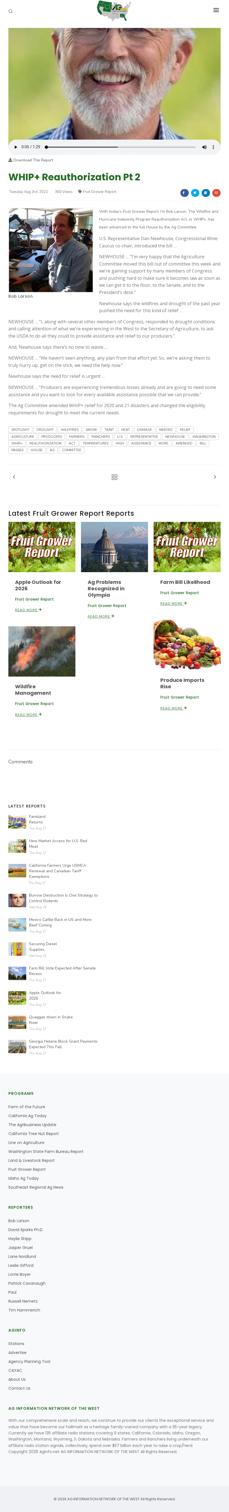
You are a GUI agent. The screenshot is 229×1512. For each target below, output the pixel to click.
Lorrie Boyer (19, 1274)
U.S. (120, 436)
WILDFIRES (69, 429)
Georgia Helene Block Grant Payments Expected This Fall (63, 1044)
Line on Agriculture (26, 1142)
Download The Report (32, 160)
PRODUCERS (51, 436)
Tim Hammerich (24, 1310)
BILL (203, 443)
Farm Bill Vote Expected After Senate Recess (62, 971)
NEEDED (166, 429)
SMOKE (91, 429)
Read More (27, 610)
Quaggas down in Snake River (51, 1019)
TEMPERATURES (95, 443)
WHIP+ (16, 443)
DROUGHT (45, 429)
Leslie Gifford (21, 1265)
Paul (12, 1292)
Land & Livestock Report (31, 1160)
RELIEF (185, 429)
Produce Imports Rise (182, 683)
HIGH (120, 443)
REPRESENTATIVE (144, 436)
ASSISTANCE (141, 443)
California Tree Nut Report (33, 1133)
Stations (16, 1343)
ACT (72, 443)
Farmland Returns (37, 819)
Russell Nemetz (23, 1301)
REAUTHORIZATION (45, 443)
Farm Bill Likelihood (185, 582)
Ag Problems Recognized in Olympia (106, 588)
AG (52, 450)
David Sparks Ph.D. (25, 1229)
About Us (17, 1379)
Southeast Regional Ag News (35, 1187)
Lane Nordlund (22, 1256)
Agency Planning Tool (29, 1361)
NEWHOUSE (175, 436)
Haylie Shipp (20, 1238)
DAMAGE (144, 429)
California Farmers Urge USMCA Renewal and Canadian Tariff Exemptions (57, 871)
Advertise (17, 1352)
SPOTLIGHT (20, 429)
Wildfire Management (33, 689)
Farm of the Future (26, 1107)
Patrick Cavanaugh (27, 1283)
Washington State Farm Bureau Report (46, 1151)
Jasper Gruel (20, 1247)
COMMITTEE (71, 450)
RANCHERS (101, 436)
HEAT (125, 429)
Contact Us (19, 1388)
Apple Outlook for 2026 (38, 585)
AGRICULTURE (22, 436)
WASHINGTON (204, 436)
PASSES (17, 450)
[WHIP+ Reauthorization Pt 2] (114, 83)
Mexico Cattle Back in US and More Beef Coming (60, 922)
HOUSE (36, 450)
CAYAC (15, 1370)
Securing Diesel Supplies (43, 946)
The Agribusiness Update (32, 1125)
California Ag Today (27, 1116)
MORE (163, 443)
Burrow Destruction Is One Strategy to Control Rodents (63, 898)
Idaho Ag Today (23, 1178)
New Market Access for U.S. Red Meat (58, 843)
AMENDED (184, 443)
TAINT (109, 429)
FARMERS (76, 436)
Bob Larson (20, 296)
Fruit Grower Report (99, 191)
